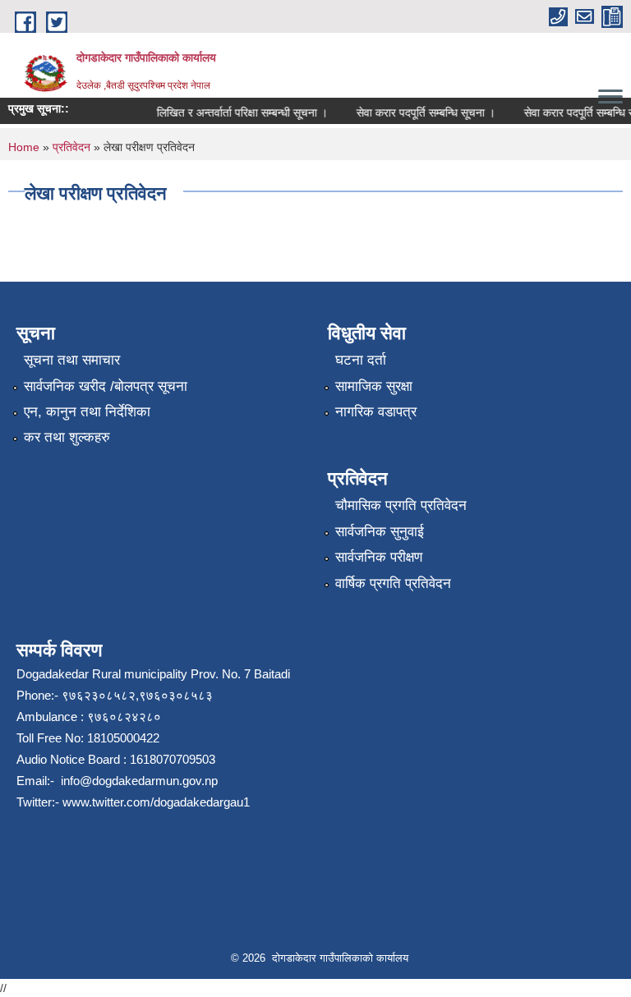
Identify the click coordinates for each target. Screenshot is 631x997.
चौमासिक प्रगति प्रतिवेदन (401, 505)
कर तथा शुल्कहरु (67, 437)
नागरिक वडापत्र (376, 412)
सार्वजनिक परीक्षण (378, 557)
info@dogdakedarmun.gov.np (138, 781)
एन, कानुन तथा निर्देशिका (87, 412)
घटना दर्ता (360, 360)
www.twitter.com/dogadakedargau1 (154, 802)
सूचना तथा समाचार (72, 360)
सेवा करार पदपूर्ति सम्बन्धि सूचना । (421, 112)
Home (23, 147)
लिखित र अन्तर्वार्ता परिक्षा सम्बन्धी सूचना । (237, 112)
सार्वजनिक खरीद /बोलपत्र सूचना (105, 386)
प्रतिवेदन (71, 147)
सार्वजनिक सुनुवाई (379, 532)
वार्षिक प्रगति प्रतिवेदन (393, 583)
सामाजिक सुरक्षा (373, 386)
